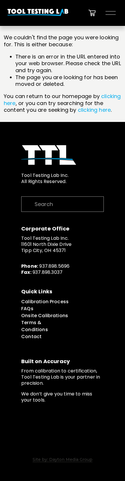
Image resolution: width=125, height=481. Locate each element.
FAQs (27, 308)
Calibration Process (45, 301)
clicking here (94, 109)
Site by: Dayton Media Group (62, 460)
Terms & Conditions (34, 326)
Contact (31, 336)
